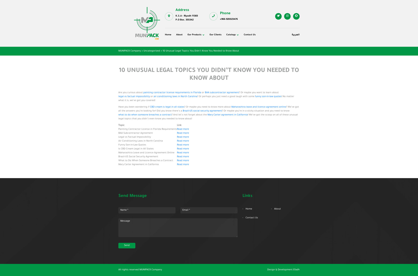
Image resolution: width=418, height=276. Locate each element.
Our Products (194, 35)
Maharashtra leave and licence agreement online (258, 107)
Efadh (296, 270)
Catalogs (231, 35)
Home (168, 35)
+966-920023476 (229, 19)
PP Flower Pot (175, 58)
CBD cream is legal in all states (167, 107)
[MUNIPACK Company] (147, 23)
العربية (296, 35)
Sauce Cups (218, 58)
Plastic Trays (263, 54)
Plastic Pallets (219, 45)
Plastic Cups (174, 49)
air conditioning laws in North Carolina (175, 96)
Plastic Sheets (220, 54)
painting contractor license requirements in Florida (172, 93)
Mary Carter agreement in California (228, 115)
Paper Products (265, 49)
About (179, 35)
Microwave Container (224, 49)
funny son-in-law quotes (268, 96)
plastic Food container (180, 54)
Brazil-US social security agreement (202, 111)
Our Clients (215, 35)
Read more (183, 129)
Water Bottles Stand (267, 45)
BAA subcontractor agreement (222, 93)
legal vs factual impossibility (134, 96)
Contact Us (250, 35)
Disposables (174, 45)
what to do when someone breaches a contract (145, 115)
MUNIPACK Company (150, 270)
